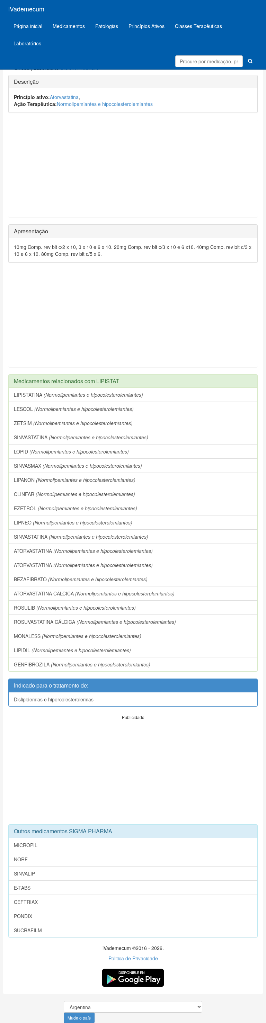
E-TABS (22, 887)
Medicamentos (69, 26)
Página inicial (28, 26)
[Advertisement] (133, 168)
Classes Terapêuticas (198, 26)
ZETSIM (73, 423)
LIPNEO (73, 522)
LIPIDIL (72, 650)
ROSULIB (75, 607)
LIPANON (74, 479)
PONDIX (23, 916)
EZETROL (75, 508)
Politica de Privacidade (133, 958)
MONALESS (77, 635)
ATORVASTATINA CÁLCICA (94, 593)
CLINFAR (74, 494)
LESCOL (74, 408)
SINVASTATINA (81, 437)
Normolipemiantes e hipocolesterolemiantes (105, 103)
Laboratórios (27, 43)
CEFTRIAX (26, 901)
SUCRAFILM (28, 930)
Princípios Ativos (146, 26)
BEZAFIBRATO (81, 579)
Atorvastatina (64, 96)
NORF (21, 859)
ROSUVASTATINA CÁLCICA (95, 621)
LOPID (71, 451)
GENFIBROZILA (82, 664)
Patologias (106, 26)
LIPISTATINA (78, 394)
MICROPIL (25, 845)
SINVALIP (24, 873)
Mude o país (79, 1018)
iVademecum (26, 8)
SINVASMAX (78, 465)
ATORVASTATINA (83, 550)
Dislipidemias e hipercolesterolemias (54, 699)
